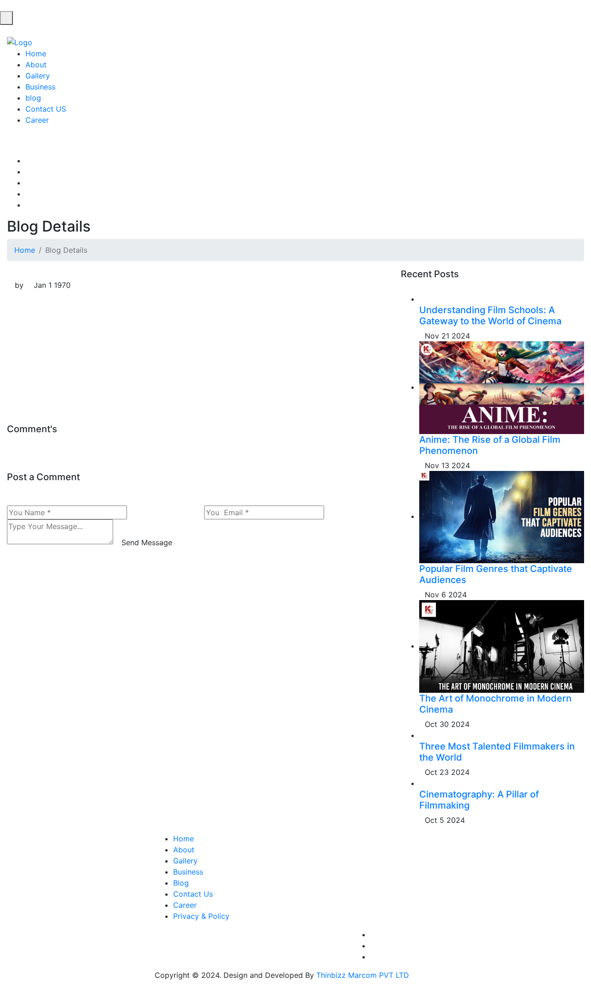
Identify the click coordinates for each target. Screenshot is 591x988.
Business (40, 86)
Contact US (45, 108)
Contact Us (193, 894)
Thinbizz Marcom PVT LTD (362, 975)
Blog (181, 882)
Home (35, 53)
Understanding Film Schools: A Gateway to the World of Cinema (490, 315)
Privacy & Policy (201, 916)
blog (33, 97)
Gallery (37, 75)
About (36, 64)
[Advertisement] (197, 358)
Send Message (146, 542)
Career (37, 120)
